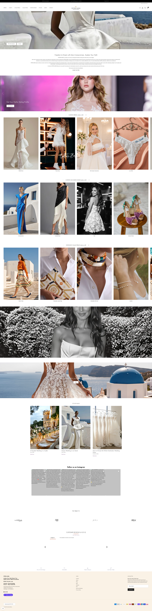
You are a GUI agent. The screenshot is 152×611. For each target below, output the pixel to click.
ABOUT (45, 7)
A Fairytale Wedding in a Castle (39, 451)
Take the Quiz (10, 105)
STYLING (40, 7)
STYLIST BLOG (76, 403)
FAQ (77, 586)
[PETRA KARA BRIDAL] (76, 8)
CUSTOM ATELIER (33, 7)
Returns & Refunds (79, 588)
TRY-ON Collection (11, 43)
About (77, 580)
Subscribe (131, 589)
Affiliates (77, 585)
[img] (76, 534)
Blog (77, 581)
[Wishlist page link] (140, 7)
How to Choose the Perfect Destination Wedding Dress (106, 451)
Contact (19, 43)
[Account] (142, 8)
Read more (32, 454)
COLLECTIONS (25, 7)
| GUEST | (10, 7)
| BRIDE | (5, 7)
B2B (77, 583)
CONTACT (51, 7)
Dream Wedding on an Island (70, 451)
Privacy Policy (78, 590)
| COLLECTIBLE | (17, 7)
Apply (76, 382)
